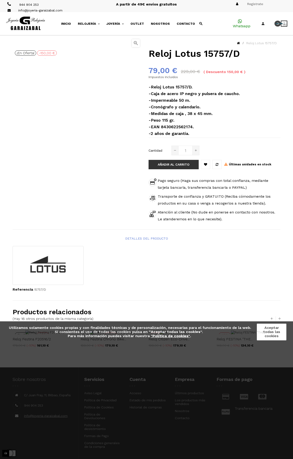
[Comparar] (217, 164)
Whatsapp (241, 26)
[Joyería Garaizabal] (33, 24)
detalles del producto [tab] (146, 238)
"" (170, 336)
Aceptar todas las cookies (271, 331)
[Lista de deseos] (205, 164)
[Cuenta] (263, 23)
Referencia (23, 289)
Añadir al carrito (174, 164)
